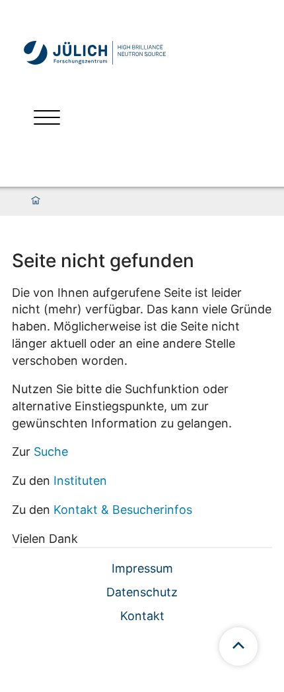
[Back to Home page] (95, 53)
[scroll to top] (238, 646)
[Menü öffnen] (47, 119)
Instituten (80, 481)
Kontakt (142, 616)
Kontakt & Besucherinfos (122, 510)
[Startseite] (36, 201)
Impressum (142, 568)
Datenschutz (142, 592)
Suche (51, 451)
